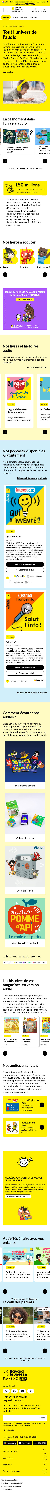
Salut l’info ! (12, 642)
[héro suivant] (45, 274)
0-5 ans (15, 17)
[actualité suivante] (45, 161)
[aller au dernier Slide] (5, 432)
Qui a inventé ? (13, 536)
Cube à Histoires (25, 838)
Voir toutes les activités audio (24, 1299)
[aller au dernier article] (5, 1291)
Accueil (5, 27)
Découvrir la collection (25, 564)
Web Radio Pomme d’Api (25, 943)
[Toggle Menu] (6, 10)
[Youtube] (22, 1391)
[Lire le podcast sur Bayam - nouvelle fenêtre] (19, 576)
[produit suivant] (45, 1053)
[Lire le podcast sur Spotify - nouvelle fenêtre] (30, 576)
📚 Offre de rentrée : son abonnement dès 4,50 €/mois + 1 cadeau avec (25, 3)
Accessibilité (6, 1489)
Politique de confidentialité (12, 1483)
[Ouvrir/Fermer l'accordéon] (45, 1451)
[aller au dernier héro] (5, 274)
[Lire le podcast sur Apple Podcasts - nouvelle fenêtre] (28, 582)
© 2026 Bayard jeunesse (11, 1486)
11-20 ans (33, 17)
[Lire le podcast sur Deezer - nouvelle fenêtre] (39, 576)
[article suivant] (45, 1291)
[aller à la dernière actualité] (5, 161)
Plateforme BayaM (25, 785)
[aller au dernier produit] (5, 1053)
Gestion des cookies (9, 1480)
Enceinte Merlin (25, 890)
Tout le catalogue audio (36, 367)
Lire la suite (8, 72)
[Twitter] (30, 1391)
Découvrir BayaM (25, 299)
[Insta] (6, 1391)
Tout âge (5, 17)
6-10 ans (23, 17)
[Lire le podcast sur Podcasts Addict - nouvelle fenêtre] (18, 582)
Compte (44, 11)
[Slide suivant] (45, 432)
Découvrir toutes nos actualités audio (24, 168)
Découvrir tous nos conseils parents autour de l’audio (25, 1359)
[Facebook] (14, 1391)
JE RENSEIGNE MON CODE (18, 1196)
